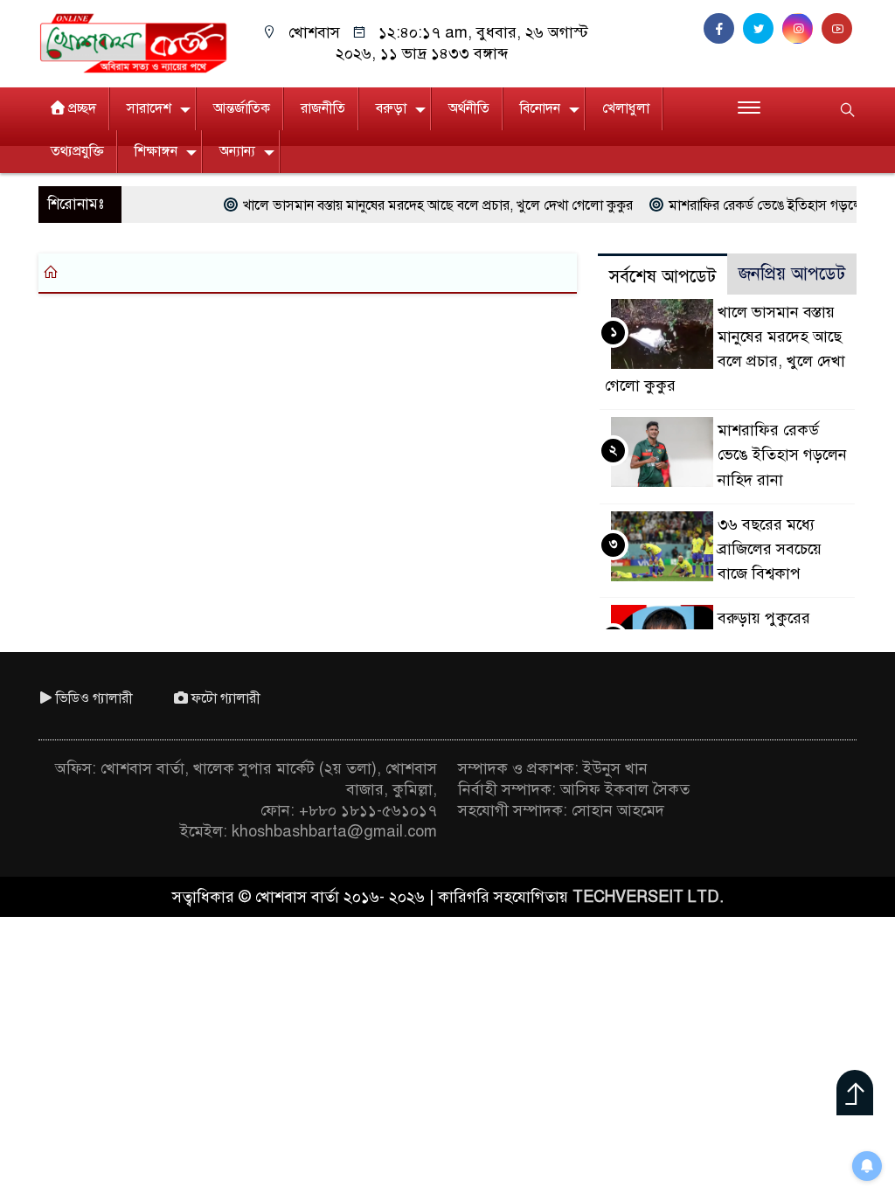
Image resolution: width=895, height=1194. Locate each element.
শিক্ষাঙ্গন (156, 151)
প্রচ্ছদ (82, 108)
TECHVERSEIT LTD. (648, 896)
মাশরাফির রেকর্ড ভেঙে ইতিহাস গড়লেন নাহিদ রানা (782, 454)
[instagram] (802, 28)
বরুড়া (391, 108)
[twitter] (762, 28)
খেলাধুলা (625, 108)
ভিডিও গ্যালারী (94, 698)
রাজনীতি (323, 108)
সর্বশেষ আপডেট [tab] (662, 277)
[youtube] (839, 28)
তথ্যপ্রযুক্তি (77, 151)
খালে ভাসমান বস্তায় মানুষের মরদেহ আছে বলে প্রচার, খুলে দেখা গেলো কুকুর (414, 205)
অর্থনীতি (468, 108)
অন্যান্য (237, 151)
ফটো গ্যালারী (225, 698)
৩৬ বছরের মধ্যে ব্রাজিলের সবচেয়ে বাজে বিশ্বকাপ (770, 549)
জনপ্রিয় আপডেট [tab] (792, 274)
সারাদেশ (149, 108)
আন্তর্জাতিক (241, 108)
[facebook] (723, 28)
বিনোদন (540, 108)
